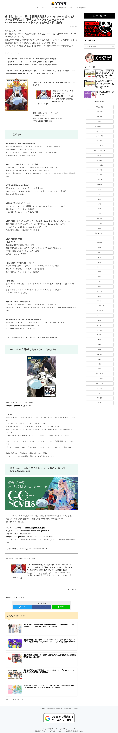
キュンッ (99, 238)
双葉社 (99, 359)
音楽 (99, 247)
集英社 (99, 344)
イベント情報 (50, 7)
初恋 (99, 213)
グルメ (99, 252)
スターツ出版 (99, 373)
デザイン (99, 335)
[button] (113, 46)
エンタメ (99, 388)
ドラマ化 (99, 175)
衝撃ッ (99, 286)
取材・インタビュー (41, 7)
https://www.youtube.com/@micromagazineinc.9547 (29, 537)
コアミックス (99, 378)
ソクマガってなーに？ (99, 16)
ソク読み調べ (99, 111)
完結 (99, 189)
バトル (99, 194)
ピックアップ (99, 145)
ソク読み (75, 708)
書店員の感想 (58, 7)
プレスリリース (11, 597)
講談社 (99, 349)
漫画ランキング (99, 126)
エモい (99, 228)
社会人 (99, 262)
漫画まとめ (72, 7)
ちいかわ (99, 116)
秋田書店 (99, 354)
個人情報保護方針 (58, 708)
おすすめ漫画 (99, 165)
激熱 (99, 208)
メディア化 (78, 7)
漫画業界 (84, 7)
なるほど (99, 330)
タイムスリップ (99, 305)
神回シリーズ (65, 7)
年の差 (99, 272)
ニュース (34, 7)
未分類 (99, 403)
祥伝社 (99, 369)
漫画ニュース (20, 597)
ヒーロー (99, 325)
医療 (99, 257)
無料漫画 (99, 398)
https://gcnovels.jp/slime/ (19, 405)
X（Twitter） (43, 708)
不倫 (99, 320)
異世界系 (99, 242)
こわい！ (99, 267)
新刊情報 (99, 160)
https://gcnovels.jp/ (35, 528)
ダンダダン (100, 121)
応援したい (100, 218)
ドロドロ (99, 315)
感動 (99, 204)
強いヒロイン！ (99, 233)
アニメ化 (99, 170)
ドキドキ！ (100, 281)
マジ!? (99, 276)
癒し (99, 296)
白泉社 (99, 364)
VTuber (99, 393)
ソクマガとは (50, 708)
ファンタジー (99, 310)
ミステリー (100, 339)
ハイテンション (99, 301)
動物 (99, 199)
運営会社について (68, 708)
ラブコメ (99, 223)
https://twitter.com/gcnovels (35, 531)
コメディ (99, 291)
